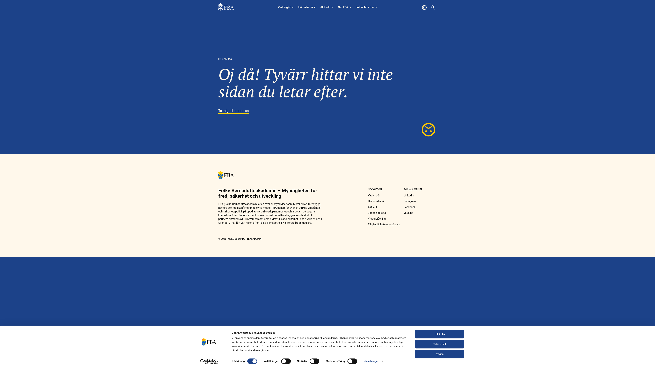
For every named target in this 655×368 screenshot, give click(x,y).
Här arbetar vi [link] (307, 7)
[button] (425, 7)
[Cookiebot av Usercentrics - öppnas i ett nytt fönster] (209, 361)
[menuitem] (286, 7)
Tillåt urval (439, 344)
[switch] (286, 361)
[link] (226, 7)
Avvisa (439, 353)
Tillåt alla (439, 334)
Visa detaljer (371, 361)
